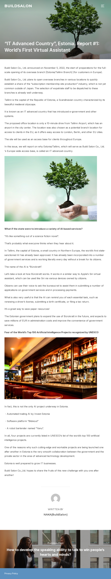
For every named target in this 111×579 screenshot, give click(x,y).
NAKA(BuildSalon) (55, 514)
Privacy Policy (11, 573)
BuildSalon (18, 6)
